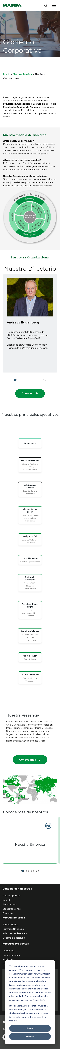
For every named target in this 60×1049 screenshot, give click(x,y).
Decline (30, 1036)
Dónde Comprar (11, 955)
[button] (15, 380)
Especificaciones (11, 909)
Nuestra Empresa (30, 844)
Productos (8, 950)
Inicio (6, 74)
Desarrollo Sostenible (14, 937)
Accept (30, 1028)
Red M (6, 900)
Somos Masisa (22, 74)
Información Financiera (14, 933)
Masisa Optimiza (11, 895)
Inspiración (8, 959)
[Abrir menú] (54, 5)
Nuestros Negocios (13, 929)
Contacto (7, 913)
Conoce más (30, 393)
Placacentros (9, 904)
